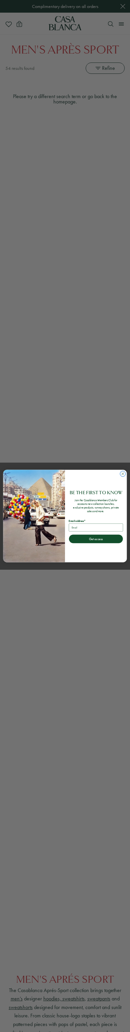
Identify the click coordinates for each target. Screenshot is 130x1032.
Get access (96, 539)
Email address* (77, 520)
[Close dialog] (123, 474)
